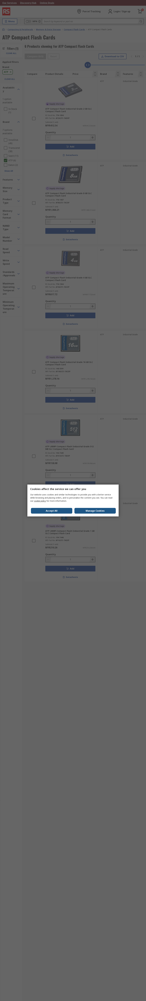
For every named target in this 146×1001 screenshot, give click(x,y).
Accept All (51, 510)
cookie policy (40, 501)
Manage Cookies (95, 510)
